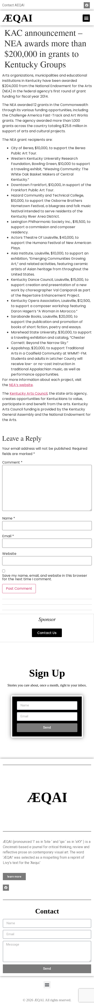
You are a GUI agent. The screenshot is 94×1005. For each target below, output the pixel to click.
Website (9, 553)
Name (8, 518)
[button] (86, 18)
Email (8, 536)
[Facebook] (87, 5)
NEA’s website (21, 384)
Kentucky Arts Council (28, 393)
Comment (12, 462)
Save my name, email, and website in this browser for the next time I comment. (44, 577)
